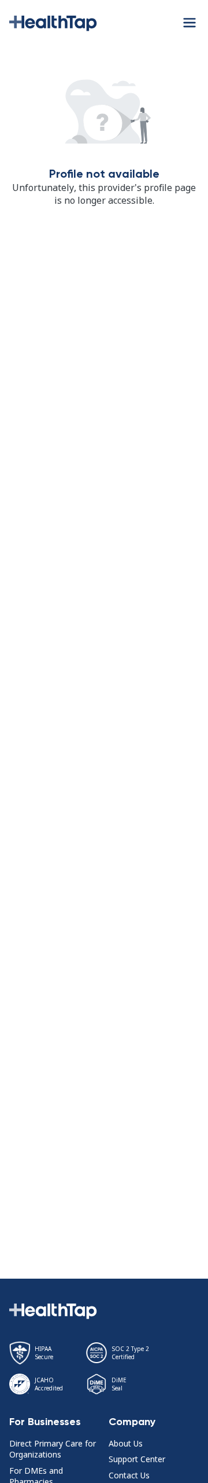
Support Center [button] (137, 1458)
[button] (53, 22)
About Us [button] (126, 1443)
